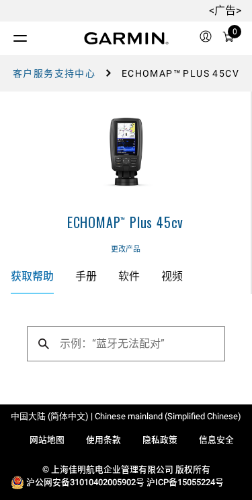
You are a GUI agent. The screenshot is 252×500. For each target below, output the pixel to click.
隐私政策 (159, 440)
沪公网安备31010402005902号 (85, 482)
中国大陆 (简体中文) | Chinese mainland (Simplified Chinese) (126, 416)
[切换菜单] (8, 35)
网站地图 (47, 440)
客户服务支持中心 (54, 73)
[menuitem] (206, 38)
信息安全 (216, 440)
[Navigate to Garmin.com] (126, 38)
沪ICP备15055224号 (185, 482)
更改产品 (125, 249)
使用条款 (103, 440)
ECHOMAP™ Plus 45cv (125, 222)
